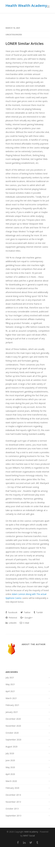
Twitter (27, 612)
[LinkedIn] (24, 842)
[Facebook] (18, 842)
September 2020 (13, 739)
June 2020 (10, 760)
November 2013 (13, 801)
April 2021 (10, 691)
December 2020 (13, 718)
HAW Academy (31, 831)
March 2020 (11, 781)
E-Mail (26, 622)
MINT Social (29, 835)
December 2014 (13, 794)
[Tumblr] (37, 842)
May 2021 (10, 684)
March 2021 (11, 698)
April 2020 (10, 774)
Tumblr (39, 612)
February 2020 (12, 788)
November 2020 (13, 725)
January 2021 (12, 712)
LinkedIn (12, 622)
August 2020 (11, 746)
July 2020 (10, 753)
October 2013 (12, 808)
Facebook (12, 612)
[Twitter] (31, 842)
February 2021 (12, 705)
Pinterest (12, 617)
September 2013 (13, 815)
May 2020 (10, 767)
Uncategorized (14, 34)
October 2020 (12, 732)
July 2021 (10, 677)
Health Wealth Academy (26, 5)
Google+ (28, 617)
